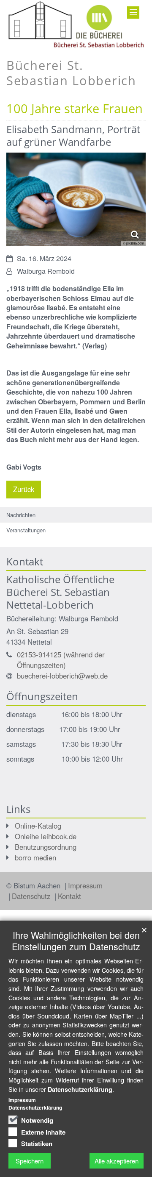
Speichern (29, 1160)
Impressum (85, 885)
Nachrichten (20, 515)
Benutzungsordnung (45, 847)
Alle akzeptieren (116, 1160)
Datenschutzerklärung (80, 1089)
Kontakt (69, 896)
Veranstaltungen (26, 530)
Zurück (23, 489)
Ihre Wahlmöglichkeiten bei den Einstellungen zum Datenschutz (76, 940)
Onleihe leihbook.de (45, 836)
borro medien (35, 857)
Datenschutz (32, 896)
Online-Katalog (38, 826)
